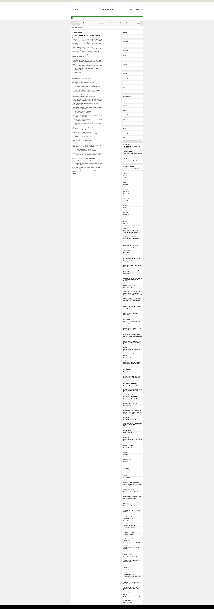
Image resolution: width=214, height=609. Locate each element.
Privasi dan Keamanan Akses (128, 445)
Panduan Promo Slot (127, 405)
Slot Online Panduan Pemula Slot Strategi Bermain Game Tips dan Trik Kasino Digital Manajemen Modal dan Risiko (132, 486)
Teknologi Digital (126, 540)
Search (124, 137)
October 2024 (125, 223)
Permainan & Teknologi (127, 432)
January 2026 (125, 189)
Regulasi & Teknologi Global (128, 447)
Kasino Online (126, 332)
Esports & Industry (126, 275)
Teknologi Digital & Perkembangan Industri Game (132, 542)
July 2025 (125, 203)
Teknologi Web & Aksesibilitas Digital (130, 572)
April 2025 (125, 209)
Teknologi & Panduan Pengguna (129, 525)
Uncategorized (126, 594)
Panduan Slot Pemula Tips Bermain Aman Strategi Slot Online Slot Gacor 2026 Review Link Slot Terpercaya (132, 414)
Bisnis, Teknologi (126, 252)
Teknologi (125, 513)
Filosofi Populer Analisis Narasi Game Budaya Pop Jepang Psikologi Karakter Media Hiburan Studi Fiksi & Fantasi (132, 279)
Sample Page (106, 18)
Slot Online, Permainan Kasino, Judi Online (131, 494)
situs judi (125, 452)
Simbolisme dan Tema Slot (128, 450)
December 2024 (126, 219)
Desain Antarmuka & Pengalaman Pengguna (131, 258)
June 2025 (125, 205)
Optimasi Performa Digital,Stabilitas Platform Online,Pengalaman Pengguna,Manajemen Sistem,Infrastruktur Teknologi (131, 363)
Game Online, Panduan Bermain (129, 304)
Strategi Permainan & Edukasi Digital (130, 505)
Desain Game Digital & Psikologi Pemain (130, 260)
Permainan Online (126, 437)
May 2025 (125, 207)
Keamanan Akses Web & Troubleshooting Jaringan (132, 336)
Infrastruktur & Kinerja (127, 319)
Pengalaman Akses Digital (128, 428)
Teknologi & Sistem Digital (128, 534)
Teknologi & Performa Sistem (128, 532)
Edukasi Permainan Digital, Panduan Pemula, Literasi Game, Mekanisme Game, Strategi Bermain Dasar (131, 270)
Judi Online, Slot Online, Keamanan (129, 326)
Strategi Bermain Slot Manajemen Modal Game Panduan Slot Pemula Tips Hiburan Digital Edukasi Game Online (132, 502)
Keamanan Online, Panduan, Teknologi (130, 353)
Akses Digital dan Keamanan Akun (129, 236)
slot (98, 39)
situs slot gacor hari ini (127, 96)
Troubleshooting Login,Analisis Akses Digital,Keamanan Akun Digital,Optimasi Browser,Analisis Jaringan (130, 588)
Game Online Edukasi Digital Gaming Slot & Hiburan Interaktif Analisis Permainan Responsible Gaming (132, 295)
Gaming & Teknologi (127, 308)
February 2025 (126, 214)
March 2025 (125, 212)
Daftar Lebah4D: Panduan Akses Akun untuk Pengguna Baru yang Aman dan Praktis (110, 22)
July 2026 (125, 175)
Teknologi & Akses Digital (128, 516)
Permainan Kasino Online (128, 434)
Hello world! (137, 168)
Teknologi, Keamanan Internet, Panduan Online (132, 576)
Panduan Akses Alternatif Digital (129, 371)
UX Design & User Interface (128, 600)
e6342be (74, 37)
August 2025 (125, 200)
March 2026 (125, 184)
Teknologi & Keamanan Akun (128, 520)
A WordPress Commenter (128, 168)
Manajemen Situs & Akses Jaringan (130, 360)
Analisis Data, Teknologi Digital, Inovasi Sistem (132, 238)
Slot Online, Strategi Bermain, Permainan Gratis (132, 496)
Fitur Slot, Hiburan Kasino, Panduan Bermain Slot (132, 283)
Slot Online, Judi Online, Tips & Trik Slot (130, 491)
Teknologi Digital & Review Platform (130, 545)
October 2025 (125, 196)
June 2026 (125, 177)
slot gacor (125, 46)
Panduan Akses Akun (127, 369)
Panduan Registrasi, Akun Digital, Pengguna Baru (132, 410)
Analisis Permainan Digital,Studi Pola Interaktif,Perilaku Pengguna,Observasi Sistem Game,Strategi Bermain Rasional (131, 249)
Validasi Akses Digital (127, 602)
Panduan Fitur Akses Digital (128, 381)
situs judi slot (125, 454)
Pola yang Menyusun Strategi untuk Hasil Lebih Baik (86, 35)
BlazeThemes (114, 606)
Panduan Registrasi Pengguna (128, 407)
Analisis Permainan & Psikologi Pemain (130, 245)
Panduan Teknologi (126, 417)
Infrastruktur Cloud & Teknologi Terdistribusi (131, 321)
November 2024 (126, 221)
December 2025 (126, 191)
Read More (74, 173)
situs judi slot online (127, 459)
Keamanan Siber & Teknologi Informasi (130, 357)
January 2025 (125, 216)
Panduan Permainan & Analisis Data (130, 403)
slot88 (124, 128)
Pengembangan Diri (127, 430)
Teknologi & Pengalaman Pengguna (129, 530)
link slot (124, 55)
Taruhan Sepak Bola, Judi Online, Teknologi (131, 507)
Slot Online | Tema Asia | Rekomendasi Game (131, 482)
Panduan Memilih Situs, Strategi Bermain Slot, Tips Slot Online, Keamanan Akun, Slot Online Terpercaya (132, 390)
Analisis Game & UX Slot (128, 240)
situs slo (125, 463)
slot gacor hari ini (126, 41)
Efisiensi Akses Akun (127, 273)
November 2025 (126, 193)
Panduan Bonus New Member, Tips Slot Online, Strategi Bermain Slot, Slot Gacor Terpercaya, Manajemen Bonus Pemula (132, 377)
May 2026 (125, 179)
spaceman (125, 124)
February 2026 (126, 186)
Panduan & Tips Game (127, 367)
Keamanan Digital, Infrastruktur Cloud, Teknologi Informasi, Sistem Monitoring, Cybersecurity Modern (132, 342)
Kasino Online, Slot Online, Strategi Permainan (131, 334)
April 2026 (125, 182)
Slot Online (125, 479)
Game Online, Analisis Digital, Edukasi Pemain (131, 298)
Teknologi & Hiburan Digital (128, 518)
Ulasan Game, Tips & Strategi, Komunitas (131, 592)
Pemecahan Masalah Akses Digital (129, 419)
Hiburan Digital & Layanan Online (129, 316)
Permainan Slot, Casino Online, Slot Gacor (131, 443)
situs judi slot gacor (127, 456)
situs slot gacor (126, 50)
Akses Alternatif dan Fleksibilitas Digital (130, 230)
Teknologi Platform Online (128, 569)
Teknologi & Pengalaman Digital (129, 527)
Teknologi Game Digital (127, 554)
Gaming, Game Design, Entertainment (130, 311)
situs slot (125, 110)
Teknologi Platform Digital (128, 567)
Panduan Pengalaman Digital (128, 394)
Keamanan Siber (126, 355)
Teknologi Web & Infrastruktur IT (129, 574)
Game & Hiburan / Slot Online (128, 287)
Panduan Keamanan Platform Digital (130, 383)
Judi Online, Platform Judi (128, 323)
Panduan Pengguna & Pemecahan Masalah (131, 398)
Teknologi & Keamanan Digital (129, 523)
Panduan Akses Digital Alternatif (129, 374)
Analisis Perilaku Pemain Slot (128, 243)
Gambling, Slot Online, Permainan (129, 285)
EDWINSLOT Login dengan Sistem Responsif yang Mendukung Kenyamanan (122, 1)
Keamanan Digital (126, 338)
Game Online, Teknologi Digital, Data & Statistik (132, 306)
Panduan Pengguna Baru (127, 401)
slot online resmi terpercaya (128, 489)
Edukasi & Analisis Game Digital (129, 262)
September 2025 (126, 198)
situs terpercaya (126, 91)
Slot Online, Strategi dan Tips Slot (129, 498)
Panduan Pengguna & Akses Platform (130, 396)
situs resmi (125, 461)
